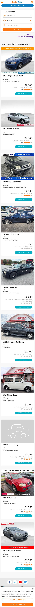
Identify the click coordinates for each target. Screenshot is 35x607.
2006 (12, 182)
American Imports (27, 354)
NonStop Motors (27, 246)
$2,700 (28, 352)
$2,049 (28, 191)
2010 (11, 234)
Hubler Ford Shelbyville (26, 193)
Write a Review (17, 5)
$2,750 (28, 507)
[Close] (33, 589)
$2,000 (28, 85)
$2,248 (28, 297)
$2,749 (28, 454)
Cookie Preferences (17, 599)
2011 (14, 76)
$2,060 (28, 244)
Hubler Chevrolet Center (25, 457)
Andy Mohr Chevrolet (26, 87)
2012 (12, 551)
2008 (10, 287)
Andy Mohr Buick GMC (26, 140)
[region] (17, 597)
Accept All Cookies (17, 604)
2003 (13, 342)
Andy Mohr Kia (28, 562)
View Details (23, 93)
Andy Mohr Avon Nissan (25, 509)
